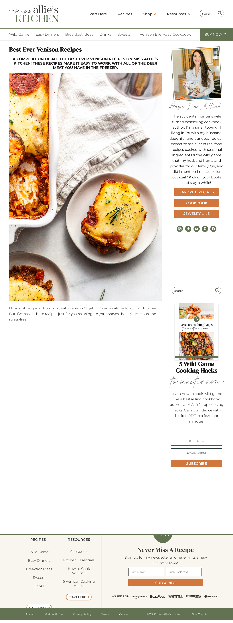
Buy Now (213, 34)
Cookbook (197, 203)
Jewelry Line (196, 214)
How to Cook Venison (79, 571)
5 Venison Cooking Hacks (79, 583)
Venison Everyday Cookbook (165, 34)
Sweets (124, 34)
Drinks (105, 34)
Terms (105, 614)
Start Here (77, 597)
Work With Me (53, 614)
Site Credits (200, 614)
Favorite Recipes (196, 192)
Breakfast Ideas (79, 34)
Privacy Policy (82, 614)
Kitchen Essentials (78, 560)
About (29, 614)
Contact (124, 614)
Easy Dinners (47, 34)
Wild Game (19, 34)
